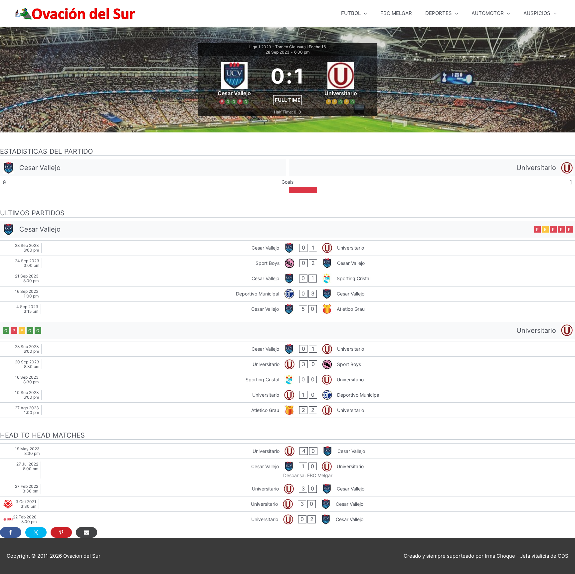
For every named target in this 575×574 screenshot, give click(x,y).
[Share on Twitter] (36, 532)
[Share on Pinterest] (61, 532)
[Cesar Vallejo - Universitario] (287, 248)
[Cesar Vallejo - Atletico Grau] (287, 309)
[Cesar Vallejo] (143, 167)
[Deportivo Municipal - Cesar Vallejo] (287, 294)
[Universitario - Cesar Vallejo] (287, 451)
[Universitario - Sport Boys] (287, 364)
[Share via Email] (86, 532)
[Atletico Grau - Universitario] (287, 410)
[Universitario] (432, 167)
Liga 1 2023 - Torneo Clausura (277, 46)
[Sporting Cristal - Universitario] (287, 379)
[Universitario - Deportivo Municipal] (287, 394)
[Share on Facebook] (10, 532)
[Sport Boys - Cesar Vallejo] (287, 263)
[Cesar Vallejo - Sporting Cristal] (287, 278)
